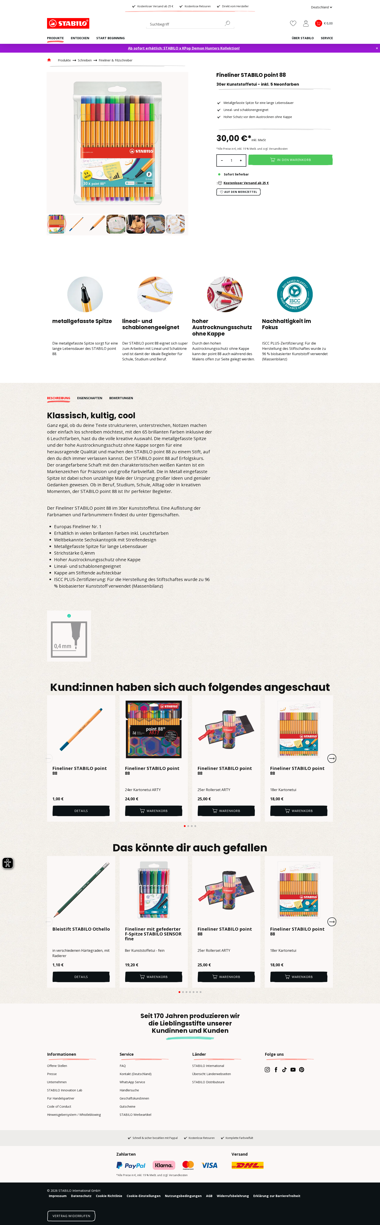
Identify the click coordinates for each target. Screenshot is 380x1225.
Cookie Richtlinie (109, 1196)
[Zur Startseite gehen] (69, 23)
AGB (209, 1196)
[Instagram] (267, 1069)
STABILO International (208, 1066)
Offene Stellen (57, 1066)
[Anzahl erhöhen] (241, 160)
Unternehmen (57, 1082)
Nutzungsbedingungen (183, 1196)
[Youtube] (293, 1069)
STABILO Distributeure (208, 1082)
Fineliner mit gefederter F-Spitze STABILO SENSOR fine (153, 934)
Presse (52, 1074)
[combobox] (190, 25)
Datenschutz (81, 1196)
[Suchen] (229, 23)
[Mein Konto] (306, 23)
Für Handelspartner (60, 1098)
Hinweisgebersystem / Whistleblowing (74, 1114)
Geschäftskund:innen (134, 1098)
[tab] (62, 398)
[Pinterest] (301, 1069)
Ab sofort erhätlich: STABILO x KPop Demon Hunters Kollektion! (184, 48)
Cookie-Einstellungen (144, 1196)
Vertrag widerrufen (71, 1216)
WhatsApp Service (132, 1082)
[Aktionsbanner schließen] (377, 48)
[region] (117, 153)
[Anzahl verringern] (221, 160)
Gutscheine (127, 1106)
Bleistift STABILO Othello (81, 929)
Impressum (58, 1196)
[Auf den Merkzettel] (109, 701)
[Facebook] (275, 1069)
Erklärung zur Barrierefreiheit (276, 1196)
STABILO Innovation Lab (64, 1090)
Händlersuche (129, 1090)
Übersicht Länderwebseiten (211, 1074)
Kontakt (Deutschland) (136, 1074)
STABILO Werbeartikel (135, 1114)
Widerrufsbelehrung (233, 1196)
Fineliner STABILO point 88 (79, 771)
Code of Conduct (59, 1106)
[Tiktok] (284, 1069)
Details (81, 811)
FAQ (123, 1066)
